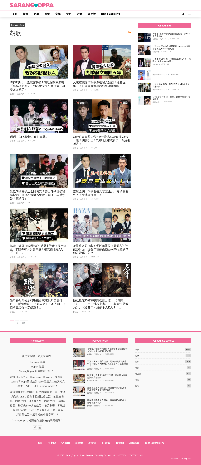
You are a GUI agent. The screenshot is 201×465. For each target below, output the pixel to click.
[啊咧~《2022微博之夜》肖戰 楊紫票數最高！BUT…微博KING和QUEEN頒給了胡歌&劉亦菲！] (39, 116)
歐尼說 (92, 13)
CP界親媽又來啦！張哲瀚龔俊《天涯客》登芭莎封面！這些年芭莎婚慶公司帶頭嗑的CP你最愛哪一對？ (100, 249)
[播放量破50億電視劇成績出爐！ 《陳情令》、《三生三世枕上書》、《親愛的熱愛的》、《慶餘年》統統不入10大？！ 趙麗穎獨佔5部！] (102, 280)
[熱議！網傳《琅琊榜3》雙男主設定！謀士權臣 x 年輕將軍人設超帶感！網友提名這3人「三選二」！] (39, 225)
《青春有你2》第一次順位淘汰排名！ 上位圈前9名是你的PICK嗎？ (171, 60)
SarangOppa (186, 458)
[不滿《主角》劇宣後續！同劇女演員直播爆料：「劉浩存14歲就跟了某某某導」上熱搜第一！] (79, 365)
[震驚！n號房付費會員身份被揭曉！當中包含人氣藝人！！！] (144, 37)
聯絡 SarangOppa (110, 13)
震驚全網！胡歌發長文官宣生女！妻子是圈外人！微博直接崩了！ (100, 193)
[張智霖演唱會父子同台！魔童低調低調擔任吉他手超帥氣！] (79, 404)
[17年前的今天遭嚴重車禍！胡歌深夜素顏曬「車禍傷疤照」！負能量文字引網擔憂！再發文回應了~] (39, 62)
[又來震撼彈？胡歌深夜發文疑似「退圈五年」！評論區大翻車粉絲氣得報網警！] (102, 62)
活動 (79, 13)
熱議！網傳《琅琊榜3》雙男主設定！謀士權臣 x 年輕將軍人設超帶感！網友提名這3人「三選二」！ (38, 249)
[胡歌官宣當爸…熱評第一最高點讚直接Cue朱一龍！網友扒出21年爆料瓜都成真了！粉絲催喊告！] (102, 116)
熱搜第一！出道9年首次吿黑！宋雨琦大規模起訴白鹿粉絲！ (107, 376)
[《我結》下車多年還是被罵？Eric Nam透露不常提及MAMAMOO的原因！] (144, 50)
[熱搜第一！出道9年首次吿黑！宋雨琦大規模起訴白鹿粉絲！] (79, 378)
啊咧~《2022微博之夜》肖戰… (28, 136)
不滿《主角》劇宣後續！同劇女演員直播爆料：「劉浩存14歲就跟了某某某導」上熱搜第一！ (107, 363)
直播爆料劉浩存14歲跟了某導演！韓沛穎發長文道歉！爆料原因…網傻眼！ (107, 350)
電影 (69, 13)
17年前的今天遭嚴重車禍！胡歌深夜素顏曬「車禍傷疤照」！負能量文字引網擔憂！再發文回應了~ (37, 85)
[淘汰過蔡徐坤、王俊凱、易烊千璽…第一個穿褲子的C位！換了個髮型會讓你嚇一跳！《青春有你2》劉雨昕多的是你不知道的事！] (144, 75)
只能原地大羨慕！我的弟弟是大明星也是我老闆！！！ (171, 85)
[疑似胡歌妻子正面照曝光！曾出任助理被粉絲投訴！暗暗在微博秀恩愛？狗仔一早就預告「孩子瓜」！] (39, 171)
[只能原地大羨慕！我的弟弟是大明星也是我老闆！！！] (144, 87)
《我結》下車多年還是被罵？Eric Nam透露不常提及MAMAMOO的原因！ (171, 47)
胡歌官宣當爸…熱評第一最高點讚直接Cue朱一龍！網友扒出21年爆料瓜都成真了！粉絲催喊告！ (101, 140)
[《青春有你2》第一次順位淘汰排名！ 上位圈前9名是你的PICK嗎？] (144, 62)
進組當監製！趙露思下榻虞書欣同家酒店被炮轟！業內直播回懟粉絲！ (106, 388)
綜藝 (47, 13)
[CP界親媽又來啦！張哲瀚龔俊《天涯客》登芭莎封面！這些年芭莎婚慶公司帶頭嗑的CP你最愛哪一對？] (102, 225)
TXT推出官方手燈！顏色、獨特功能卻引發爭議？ (171, 97)
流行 (137, 386)
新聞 (25, 13)
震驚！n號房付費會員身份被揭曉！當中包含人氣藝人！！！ (171, 35)
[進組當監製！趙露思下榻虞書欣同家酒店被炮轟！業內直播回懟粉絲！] (79, 391)
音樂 (58, 13)
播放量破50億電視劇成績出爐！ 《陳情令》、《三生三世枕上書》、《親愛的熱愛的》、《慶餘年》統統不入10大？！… (100, 303)
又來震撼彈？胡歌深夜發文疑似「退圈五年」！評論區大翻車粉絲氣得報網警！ (99, 84)
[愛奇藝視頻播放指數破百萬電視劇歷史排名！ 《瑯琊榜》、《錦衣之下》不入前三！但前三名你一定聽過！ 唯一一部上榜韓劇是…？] (39, 280)
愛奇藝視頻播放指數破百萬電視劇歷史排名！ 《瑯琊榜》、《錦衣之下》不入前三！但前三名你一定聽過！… (38, 303)
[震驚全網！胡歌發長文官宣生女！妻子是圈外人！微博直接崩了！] (102, 171)
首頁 (15, 13)
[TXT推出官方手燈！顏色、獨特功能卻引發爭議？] (144, 100)
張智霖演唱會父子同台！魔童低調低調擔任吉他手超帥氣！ (106, 401)
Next (23, 323)
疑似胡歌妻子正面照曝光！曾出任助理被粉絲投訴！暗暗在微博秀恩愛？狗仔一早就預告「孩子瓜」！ (37, 194)
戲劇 (36, 13)
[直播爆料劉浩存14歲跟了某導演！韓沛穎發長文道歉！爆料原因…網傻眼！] (79, 352)
